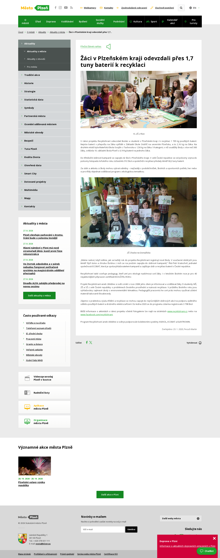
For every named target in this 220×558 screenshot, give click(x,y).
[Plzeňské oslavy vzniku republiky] (34, 466)
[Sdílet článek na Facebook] (85, 343)
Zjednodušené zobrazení (134, 7)
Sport (154, 21)
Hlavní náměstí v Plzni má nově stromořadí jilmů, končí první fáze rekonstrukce (42, 251)
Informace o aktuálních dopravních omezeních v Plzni (187, 546)
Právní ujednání (67, 554)
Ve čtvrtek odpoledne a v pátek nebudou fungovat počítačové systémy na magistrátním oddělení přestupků (43, 268)
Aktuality (42, 32)
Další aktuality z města (39, 295)
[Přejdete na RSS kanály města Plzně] (71, 9)
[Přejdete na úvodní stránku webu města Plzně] (35, 8)
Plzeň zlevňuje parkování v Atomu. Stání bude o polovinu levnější (43, 236)
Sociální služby (100, 21)
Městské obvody (34, 354)
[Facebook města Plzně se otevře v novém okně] (54, 9)
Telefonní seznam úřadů (38, 328)
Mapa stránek (24, 554)
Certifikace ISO (111, 554)
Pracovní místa (33, 338)
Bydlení (83, 21)
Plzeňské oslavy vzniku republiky (31, 484)
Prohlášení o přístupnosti (45, 554)
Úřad (38, 21)
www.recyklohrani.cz (177, 311)
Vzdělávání (67, 21)
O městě (25, 21)
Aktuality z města (57, 32)
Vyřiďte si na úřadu (35, 322)
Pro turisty (193, 21)
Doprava (51, 21)
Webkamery (90, 7)
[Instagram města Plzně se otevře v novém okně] (60, 9)
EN (194, 8)
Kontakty (108, 7)
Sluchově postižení (164, 7)
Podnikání (118, 21)
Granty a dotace (34, 344)
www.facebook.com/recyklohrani (97, 314)
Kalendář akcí (172, 21)
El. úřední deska (34, 333)
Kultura (138, 21)
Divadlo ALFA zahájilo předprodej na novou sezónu (44, 285)
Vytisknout (192, 342)
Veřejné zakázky (34, 349)
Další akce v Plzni (110, 494)
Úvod (20, 32)
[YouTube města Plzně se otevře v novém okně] (65, 9)
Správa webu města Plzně (89, 554)
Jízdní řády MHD (34, 360)
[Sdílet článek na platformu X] (91, 343)
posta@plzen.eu (43, 543)
